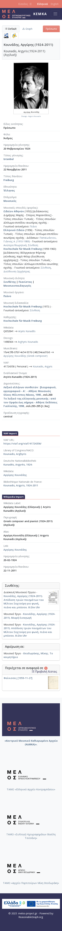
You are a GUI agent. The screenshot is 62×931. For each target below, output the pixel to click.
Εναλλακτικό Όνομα (15, 373)
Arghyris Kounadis (28, 341)
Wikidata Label (11, 503)
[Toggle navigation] (55, 14)
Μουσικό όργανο (13, 292)
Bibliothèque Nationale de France (22, 481)
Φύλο (6, 134)
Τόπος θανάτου (12, 176)
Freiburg (8, 180)
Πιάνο (33, 226)
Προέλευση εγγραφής (16, 412)
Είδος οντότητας (13, 124)
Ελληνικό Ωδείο (13, 230)
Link (5, 545)
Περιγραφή (10, 517)
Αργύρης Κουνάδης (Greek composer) (25, 355)
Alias (6, 531)
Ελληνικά (42, 4)
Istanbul (8, 159)
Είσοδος (23, 4)
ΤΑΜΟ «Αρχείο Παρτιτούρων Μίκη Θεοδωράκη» (31, 883)
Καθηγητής (9, 317)
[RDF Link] (6, 35)
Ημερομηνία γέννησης (16, 144)
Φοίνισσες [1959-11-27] (18, 678)
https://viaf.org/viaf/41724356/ (22, 443)
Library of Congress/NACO (18, 450)
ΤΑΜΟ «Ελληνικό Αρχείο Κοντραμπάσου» (31, 789)
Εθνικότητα (9, 186)
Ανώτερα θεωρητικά (15, 245)
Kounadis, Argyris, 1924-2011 (20, 485)
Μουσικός (9, 201)
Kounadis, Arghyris (14, 454)
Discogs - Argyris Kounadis (31, 116)
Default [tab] (12, 28)
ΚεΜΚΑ (40, 13)
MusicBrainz (10, 348)
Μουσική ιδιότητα (13, 278)
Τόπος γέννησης (13, 155)
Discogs (8, 338)
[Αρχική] (17, 14)
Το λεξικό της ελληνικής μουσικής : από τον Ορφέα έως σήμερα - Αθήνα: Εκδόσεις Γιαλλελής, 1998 (30, 402)
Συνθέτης (9, 281)
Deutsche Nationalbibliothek (19, 460)
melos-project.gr (27, 913)
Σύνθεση (33, 245)
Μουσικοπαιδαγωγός (17, 285)
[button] (33, 671)
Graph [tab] (28, 28)
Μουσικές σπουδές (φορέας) (20, 207)
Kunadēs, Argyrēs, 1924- (18, 464)
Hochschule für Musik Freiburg (22, 248)
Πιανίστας (25, 281)
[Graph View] (14, 35)
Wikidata (8, 327)
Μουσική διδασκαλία (15, 302)
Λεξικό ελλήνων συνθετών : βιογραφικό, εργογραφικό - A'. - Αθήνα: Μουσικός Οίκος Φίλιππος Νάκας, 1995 (29, 391)
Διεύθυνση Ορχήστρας (16, 271)
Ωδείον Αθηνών (13, 211)
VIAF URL (8, 440)
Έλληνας (9, 190)
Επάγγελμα (9, 197)
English (55, 4)
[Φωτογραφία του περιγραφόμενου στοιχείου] (31, 88)
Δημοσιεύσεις (11, 383)
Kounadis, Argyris (42, 366)
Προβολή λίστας (45, 671)
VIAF (6, 362)
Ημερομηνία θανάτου (15, 165)
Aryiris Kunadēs (26, 331)
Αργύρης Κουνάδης (15, 475)
